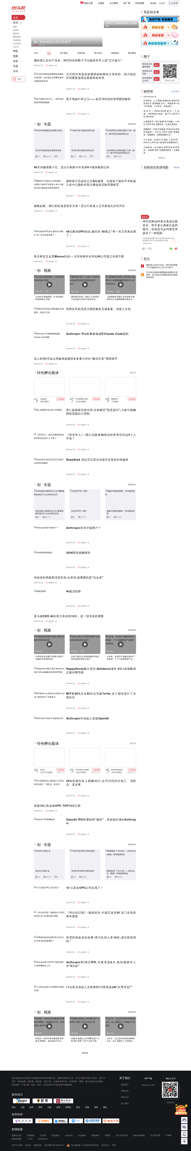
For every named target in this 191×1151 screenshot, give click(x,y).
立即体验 (60, 399)
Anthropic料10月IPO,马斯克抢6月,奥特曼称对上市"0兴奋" (101, 964)
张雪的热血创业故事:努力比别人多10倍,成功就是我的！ (101, 939)
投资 (146, 174)
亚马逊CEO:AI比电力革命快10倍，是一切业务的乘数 (69, 616)
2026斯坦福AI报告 (78, 552)
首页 (15, 17)
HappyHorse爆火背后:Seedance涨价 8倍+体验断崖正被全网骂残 (101, 670)
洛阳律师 (95, 1135)
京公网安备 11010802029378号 (85, 1145)
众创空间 (69, 1135)
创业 (174, 175)
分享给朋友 (175, 91)
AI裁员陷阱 (73, 591)
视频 (15, 56)
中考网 (168, 1135)
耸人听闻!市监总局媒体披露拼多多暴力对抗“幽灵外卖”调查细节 (75, 358)
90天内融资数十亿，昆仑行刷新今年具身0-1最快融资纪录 (71, 167)
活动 (15, 71)
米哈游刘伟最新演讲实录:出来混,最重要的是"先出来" (68, 577)
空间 (160, 176)
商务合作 (125, 1097)
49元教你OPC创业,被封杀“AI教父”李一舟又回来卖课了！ (101, 233)
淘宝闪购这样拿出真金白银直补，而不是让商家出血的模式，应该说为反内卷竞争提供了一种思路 (160, 243)
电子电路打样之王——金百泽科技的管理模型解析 (98, 99)
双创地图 (139, 3)
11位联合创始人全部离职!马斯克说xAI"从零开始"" (99, 987)
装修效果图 (16, 1138)
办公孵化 (113, 3)
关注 (36, 52)
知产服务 (64, 52)
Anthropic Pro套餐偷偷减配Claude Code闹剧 (97, 333)
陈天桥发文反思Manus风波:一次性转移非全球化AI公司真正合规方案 (79, 256)
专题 (15, 66)
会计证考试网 (122, 1135)
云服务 (101, 3)
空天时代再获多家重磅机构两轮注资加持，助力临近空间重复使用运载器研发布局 (101, 76)
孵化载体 (132, 52)
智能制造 (115, 52)
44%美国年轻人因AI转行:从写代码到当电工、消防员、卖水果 (101, 782)
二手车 (30, 1138)
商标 (15, 51)
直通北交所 (16, 1135)
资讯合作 (125, 1090)
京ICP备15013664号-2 (54, 1145)
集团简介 (125, 1084)
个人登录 (173, 3)
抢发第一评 (53, 65)
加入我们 (125, 1103)
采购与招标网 (139, 1135)
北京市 (16, 46)
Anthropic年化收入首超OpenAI (87, 718)
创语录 (16, 30)
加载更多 (85, 1053)
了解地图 (176, 167)
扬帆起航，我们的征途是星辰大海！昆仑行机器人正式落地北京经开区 (79, 206)
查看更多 (132, 124)
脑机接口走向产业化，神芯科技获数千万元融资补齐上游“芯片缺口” (78, 60)
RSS (114, 1145)
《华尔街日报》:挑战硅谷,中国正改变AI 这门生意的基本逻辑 (101, 914)
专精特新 (81, 52)
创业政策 (55, 1135)
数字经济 (98, 52)
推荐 (49, 52)
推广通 (126, 3)
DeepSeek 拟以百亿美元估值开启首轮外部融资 (97, 459)
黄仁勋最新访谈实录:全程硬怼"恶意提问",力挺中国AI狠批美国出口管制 (101, 411)
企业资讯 (17, 43)
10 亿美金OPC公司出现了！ (84, 887)
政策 (15, 61)
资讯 (15, 22)
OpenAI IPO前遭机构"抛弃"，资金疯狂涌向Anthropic (101, 821)
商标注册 (88, 3)
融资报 (16, 33)
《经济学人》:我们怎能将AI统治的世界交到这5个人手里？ (101, 436)
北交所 (43, 1135)
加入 (157, 65)
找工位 (133, 372)
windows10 (43, 1138)
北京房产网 (155, 1135)
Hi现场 (107, 1135)
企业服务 (82, 1135)
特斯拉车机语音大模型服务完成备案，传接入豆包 (98, 309)
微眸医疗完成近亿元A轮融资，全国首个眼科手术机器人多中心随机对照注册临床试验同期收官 (101, 182)
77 (146, 264)
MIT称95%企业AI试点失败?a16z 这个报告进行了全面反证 (101, 695)
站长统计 (105, 1145)
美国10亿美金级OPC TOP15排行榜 (57, 805)
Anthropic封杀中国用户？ (83, 528)
